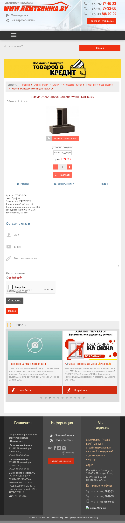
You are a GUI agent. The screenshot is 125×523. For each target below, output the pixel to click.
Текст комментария (25, 258)
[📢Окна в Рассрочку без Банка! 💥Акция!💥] (90, 345)
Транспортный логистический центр (28, 363)
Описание (23, 184)
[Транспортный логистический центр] (35, 345)
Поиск (100, 48)
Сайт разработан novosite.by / (50, 517)
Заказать (64, 175)
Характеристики (64, 184)
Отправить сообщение (102, 21)
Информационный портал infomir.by (81, 517)
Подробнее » (25, 390)
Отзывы (103, 184)
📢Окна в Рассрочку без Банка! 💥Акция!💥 (88, 363)
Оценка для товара (15, 273)
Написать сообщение (60, 461)
